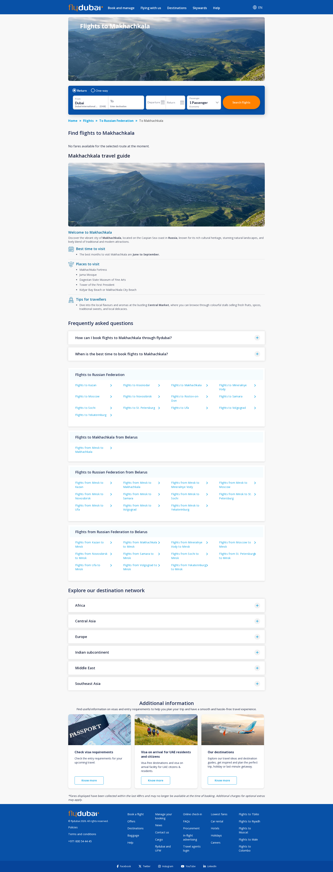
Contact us (162, 832)
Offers (131, 821)
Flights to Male (248, 839)
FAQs (186, 821)
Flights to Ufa (180, 408)
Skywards (200, 8)
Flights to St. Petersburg (139, 408)
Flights (88, 121)
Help (216, 8)
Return (82, 90)
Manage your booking (163, 816)
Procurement (191, 828)
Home (72, 121)
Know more (89, 780)
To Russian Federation (116, 121)
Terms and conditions (82, 834)
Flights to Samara (230, 396)
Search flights (241, 102)
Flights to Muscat (245, 830)
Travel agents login (192, 848)
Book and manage (121, 8)
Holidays (216, 835)
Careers (215, 842)
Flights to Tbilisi (249, 814)
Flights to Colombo (245, 848)
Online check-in (192, 814)
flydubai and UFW (163, 848)
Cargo (159, 839)
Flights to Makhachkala (186, 385)
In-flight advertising (190, 837)
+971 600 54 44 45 (80, 841)
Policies (73, 827)
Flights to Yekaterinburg (91, 415)
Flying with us (151, 8)
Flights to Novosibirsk (137, 396)
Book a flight (135, 814)
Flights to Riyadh (249, 821)
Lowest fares (219, 814)
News (158, 825)
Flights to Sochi (85, 408)
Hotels (215, 828)
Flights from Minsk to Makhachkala (89, 450)
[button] (166, 337)
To (112, 101)
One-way (102, 90)
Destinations (177, 8)
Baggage (133, 835)
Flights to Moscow (87, 396)
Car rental (217, 821)
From (78, 99)
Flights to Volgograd (232, 408)
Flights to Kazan (85, 385)
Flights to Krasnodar (136, 385)
